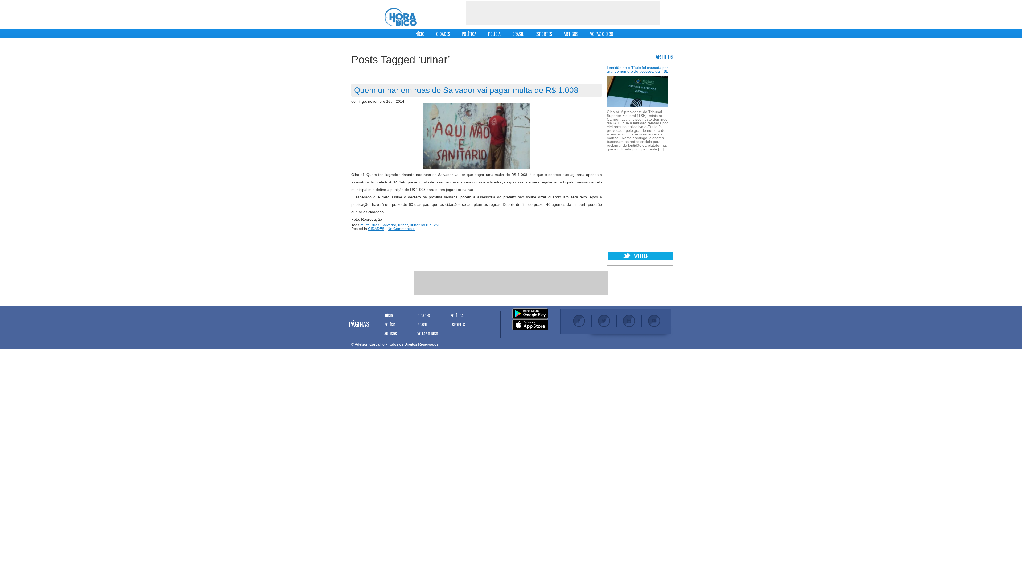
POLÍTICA (469, 34)
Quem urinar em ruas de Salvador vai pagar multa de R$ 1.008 (466, 90)
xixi (436, 225)
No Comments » (401, 229)
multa (365, 225)
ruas (375, 225)
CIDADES (443, 34)
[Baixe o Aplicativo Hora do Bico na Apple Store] (530, 325)
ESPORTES (543, 34)
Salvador (388, 225)
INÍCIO (419, 34)
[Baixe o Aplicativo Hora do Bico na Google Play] (530, 313)
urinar (403, 225)
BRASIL (518, 34)
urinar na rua (421, 225)
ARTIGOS (571, 34)
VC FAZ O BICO (601, 34)
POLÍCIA (494, 34)
